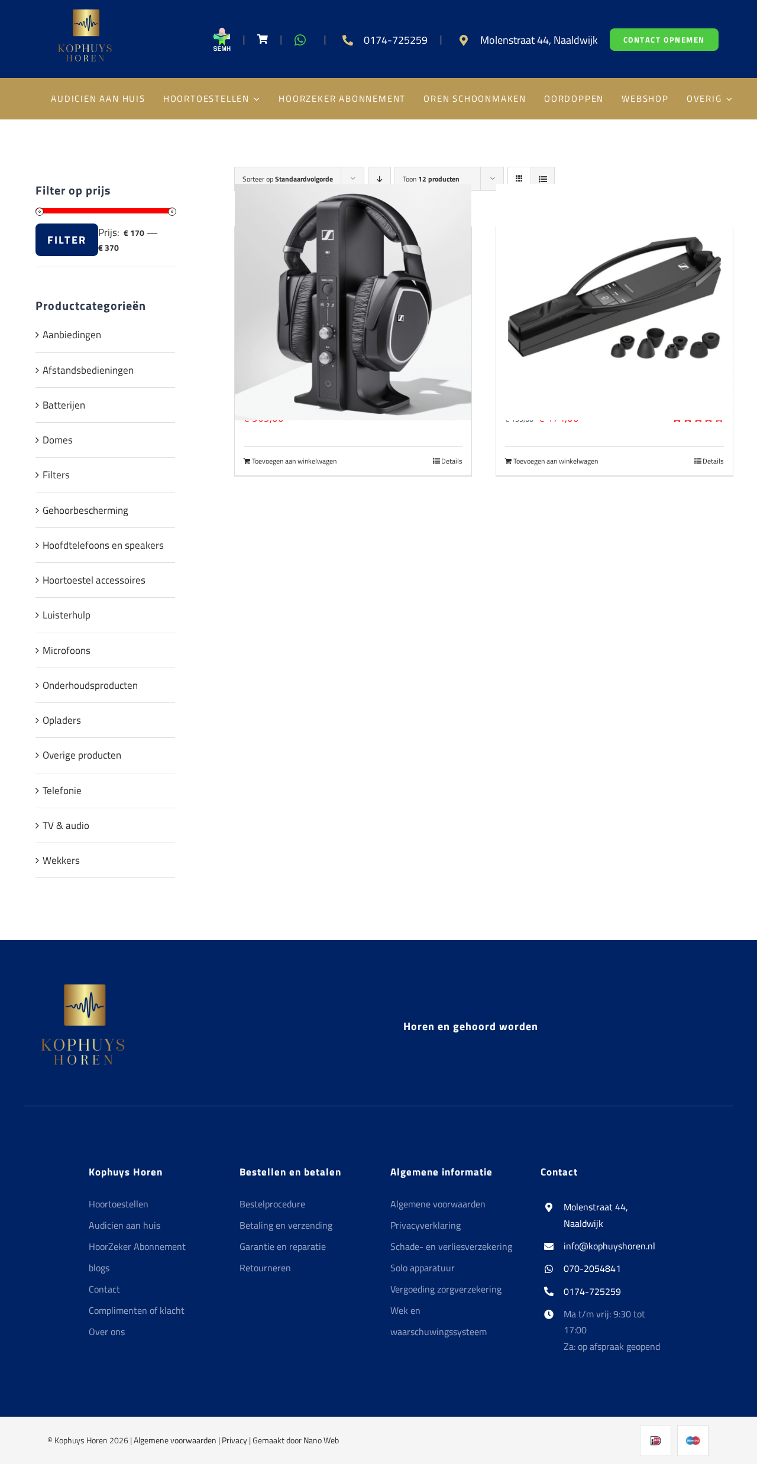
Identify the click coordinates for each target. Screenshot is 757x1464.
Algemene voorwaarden (175, 1440)
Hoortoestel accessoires (94, 580)
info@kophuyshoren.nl (609, 1246)
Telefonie (62, 790)
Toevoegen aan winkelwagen (294, 461)
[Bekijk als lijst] (542, 178)
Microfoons (66, 650)
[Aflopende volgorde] (379, 179)
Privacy (234, 1440)
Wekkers (61, 860)
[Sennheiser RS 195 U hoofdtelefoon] (353, 302)
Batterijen (64, 405)
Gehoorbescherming (85, 510)
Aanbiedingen (72, 334)
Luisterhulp (66, 615)
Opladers (62, 720)
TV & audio (66, 825)
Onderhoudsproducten (90, 685)
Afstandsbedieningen (88, 370)
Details (451, 461)
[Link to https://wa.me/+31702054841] (300, 40)
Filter (66, 240)
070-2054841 (592, 1268)
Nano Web (321, 1440)
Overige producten (82, 755)
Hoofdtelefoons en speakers (103, 545)
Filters (56, 474)
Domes (58, 440)
